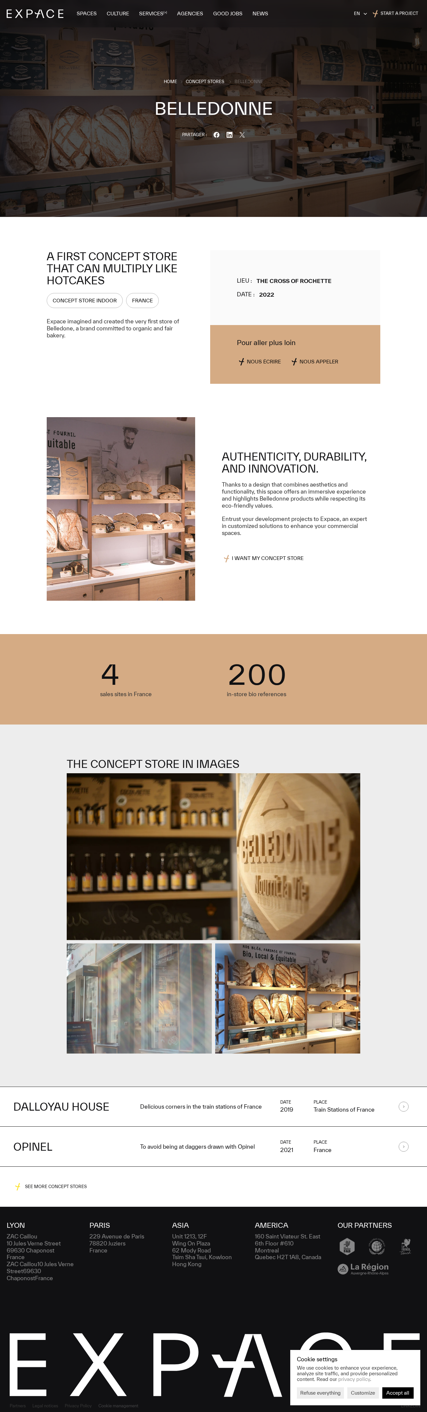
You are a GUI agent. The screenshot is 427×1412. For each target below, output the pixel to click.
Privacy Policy (78, 1405)
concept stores (205, 81)
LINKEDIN (410, 1405)
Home (170, 81)
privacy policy (354, 1379)
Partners (18, 1405)
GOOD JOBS (228, 13)
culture (118, 13)
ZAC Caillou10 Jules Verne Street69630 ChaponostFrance (41, 1271)
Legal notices (45, 1405)
